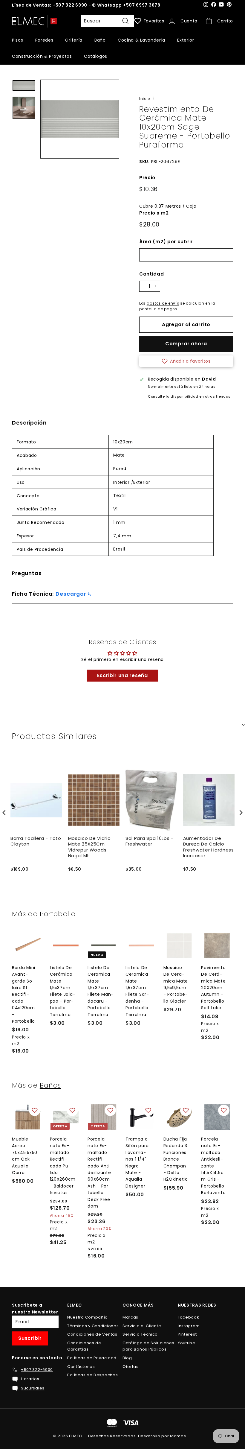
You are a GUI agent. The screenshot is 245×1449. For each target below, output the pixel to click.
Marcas (130, 1317)
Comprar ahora (186, 343)
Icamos (178, 1436)
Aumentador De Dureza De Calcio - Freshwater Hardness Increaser (208, 847)
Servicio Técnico (140, 1334)
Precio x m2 (154, 213)
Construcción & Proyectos (42, 56)
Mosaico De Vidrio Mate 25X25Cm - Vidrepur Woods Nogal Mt (89, 847)
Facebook (188, 1317)
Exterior (185, 40)
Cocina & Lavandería (141, 40)
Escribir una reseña (122, 675)
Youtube (186, 1343)
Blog (127, 1358)
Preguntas (27, 573)
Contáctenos (81, 1366)
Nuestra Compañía (87, 1317)
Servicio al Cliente (141, 1326)
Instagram (189, 1326)
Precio (147, 177)
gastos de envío (163, 303)
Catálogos (95, 56)
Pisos (17, 40)
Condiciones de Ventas (92, 1334)
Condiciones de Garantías (84, 1346)
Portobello (58, 914)
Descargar (71, 594)
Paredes (44, 40)
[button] (186, 361)
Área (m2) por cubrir (166, 241)
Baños (50, 1085)
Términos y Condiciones (93, 1326)
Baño (100, 40)
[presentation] (4, 812)
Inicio (144, 98)
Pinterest (187, 1334)
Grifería (73, 40)
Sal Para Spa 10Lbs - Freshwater (149, 841)
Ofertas (130, 1366)
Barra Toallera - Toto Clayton (35, 841)
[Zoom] (80, 119)
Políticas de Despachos (92, 1375)
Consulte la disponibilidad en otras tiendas (189, 396)
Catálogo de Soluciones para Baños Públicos (148, 1346)
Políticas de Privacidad (92, 1358)
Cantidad (151, 274)
